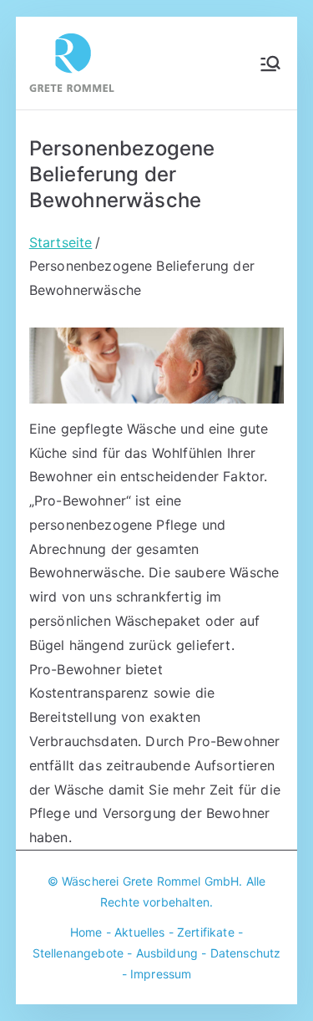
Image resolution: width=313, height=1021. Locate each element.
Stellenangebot (75, 953)
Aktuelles (139, 932)
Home (86, 932)
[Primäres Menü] (270, 63)
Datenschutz (245, 953)
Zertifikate (206, 932)
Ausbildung (167, 953)
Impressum (160, 974)
